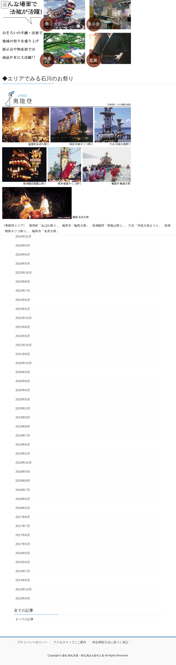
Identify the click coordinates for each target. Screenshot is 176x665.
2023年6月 (22, 300)
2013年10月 (23, 589)
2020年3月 (22, 408)
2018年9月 (22, 471)
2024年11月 (23, 236)
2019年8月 (22, 426)
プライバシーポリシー (32, 642)
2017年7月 (22, 526)
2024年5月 (22, 263)
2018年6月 (22, 499)
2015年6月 (22, 562)
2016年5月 (22, 553)
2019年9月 (22, 417)
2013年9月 (22, 598)
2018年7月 (22, 490)
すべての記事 (24, 619)
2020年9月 (22, 372)
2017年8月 (22, 517)
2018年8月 (22, 480)
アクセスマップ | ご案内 (69, 642)
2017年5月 (22, 544)
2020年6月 (22, 390)
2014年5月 (22, 580)
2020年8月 (22, 381)
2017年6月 (22, 535)
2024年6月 (22, 254)
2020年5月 (22, 399)
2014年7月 (22, 571)
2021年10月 (23, 345)
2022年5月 (22, 336)
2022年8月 (22, 327)
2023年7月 (22, 290)
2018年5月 (22, 508)
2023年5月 (22, 309)
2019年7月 (22, 435)
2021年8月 (22, 354)
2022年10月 (23, 318)
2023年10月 (23, 272)
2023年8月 (22, 281)
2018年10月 (23, 462)
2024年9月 (22, 245)
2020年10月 (23, 363)
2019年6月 (22, 444)
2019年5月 (22, 453)
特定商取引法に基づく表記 (110, 642)
